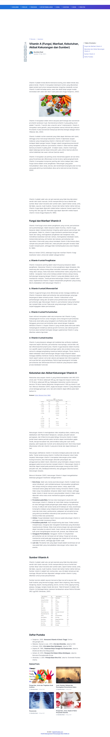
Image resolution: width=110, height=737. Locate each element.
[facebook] (25, 47)
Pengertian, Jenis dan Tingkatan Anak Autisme (41, 686)
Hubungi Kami (49, 733)
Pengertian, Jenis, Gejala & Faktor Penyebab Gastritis (66, 711)
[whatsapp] (25, 53)
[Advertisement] (55, 23)
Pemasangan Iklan (58, 733)
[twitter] (25, 50)
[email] (25, 60)
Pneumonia (32, 711)
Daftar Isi (66, 733)
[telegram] (25, 56)
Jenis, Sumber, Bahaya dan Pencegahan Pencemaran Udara (66, 686)
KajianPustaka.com (57, 732)
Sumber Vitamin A (89, 54)
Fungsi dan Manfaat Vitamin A (93, 46)
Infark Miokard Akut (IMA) (43, 395)
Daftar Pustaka (88, 57)
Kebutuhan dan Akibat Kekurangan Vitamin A (94, 50)
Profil (42, 733)
